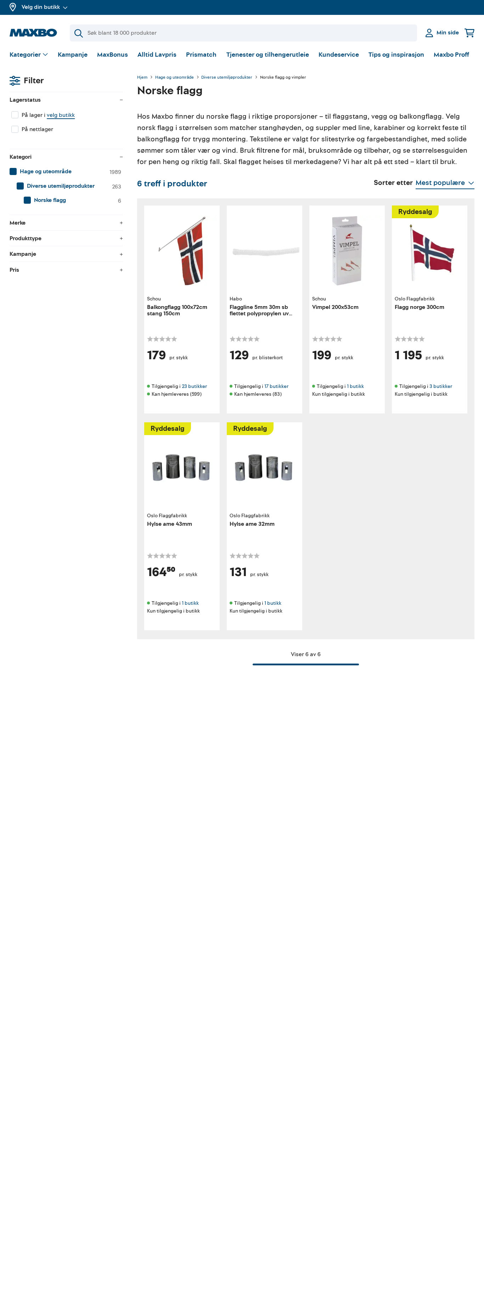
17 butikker (276, 386)
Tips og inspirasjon (396, 54)
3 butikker (440, 386)
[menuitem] (66, 172)
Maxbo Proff (451, 54)
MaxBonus (112, 54)
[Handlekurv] (469, 33)
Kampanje (73, 54)
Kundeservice (339, 54)
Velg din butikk (41, 7)
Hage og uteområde (174, 77)
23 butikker (194, 386)
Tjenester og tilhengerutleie (267, 54)
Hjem (142, 77)
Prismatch (201, 54)
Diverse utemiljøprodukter (226, 77)
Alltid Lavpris (156, 54)
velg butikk (61, 115)
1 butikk (355, 386)
